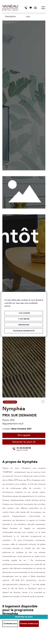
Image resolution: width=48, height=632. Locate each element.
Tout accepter (24, 313)
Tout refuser (24, 319)
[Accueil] (10, 8)
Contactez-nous (10, 623)
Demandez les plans (24, 616)
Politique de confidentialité (23, 331)
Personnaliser (23, 325)
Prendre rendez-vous (29, 623)
